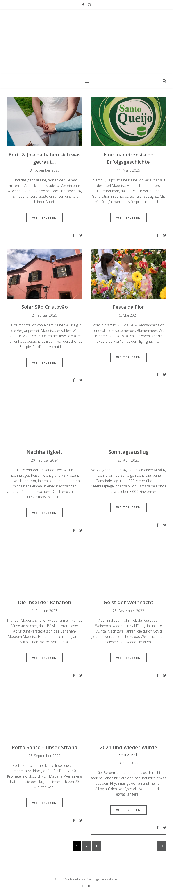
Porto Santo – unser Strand (44, 747)
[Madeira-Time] (86, 41)
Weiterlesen (44, 217)
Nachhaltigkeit (44, 451)
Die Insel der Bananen (44, 602)
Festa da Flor (128, 306)
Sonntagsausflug (128, 451)
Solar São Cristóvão (44, 306)
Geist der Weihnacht (128, 602)
